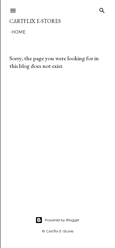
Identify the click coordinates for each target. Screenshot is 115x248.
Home (19, 32)
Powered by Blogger (62, 220)
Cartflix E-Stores (35, 21)
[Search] (102, 9)
